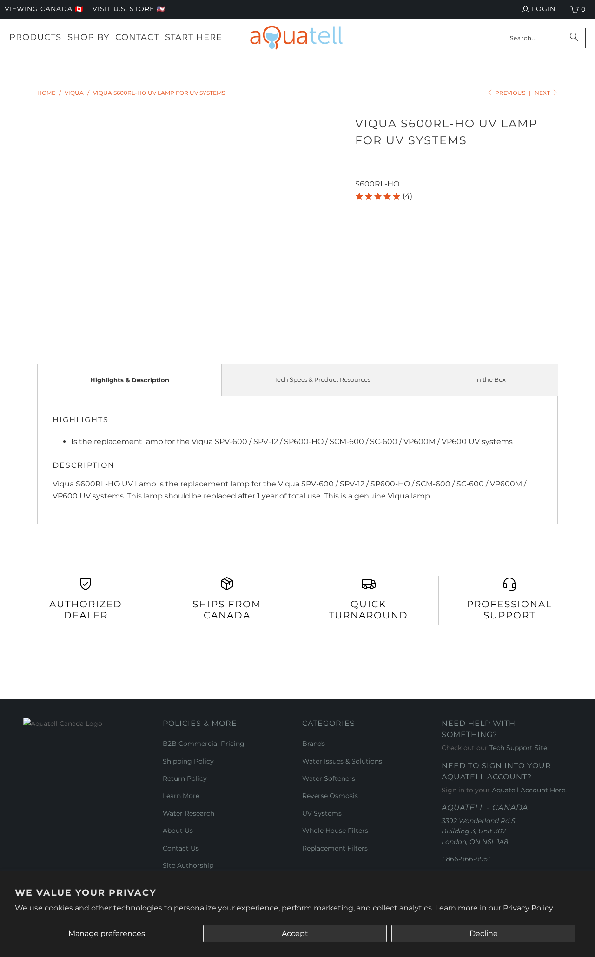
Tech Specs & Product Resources (322, 379)
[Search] (574, 38)
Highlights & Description (129, 380)
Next (543, 92)
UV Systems (322, 813)
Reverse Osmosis (330, 795)
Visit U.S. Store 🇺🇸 (129, 9)
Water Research (188, 813)
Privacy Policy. (528, 908)
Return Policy (185, 778)
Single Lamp (382, 260)
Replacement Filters (335, 848)
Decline (483, 933)
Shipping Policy (188, 761)
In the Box (490, 379)
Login (543, 9)
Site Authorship (188, 865)
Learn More (181, 795)
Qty (361, 288)
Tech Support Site (518, 748)
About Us (178, 830)
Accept (295, 933)
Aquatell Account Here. (529, 790)
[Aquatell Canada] (296, 38)
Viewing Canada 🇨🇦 (44, 9)
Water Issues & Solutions (342, 761)
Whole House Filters (335, 830)
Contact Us (181, 848)
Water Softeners (328, 778)
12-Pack (431, 260)
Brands (313, 743)
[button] (383, 196)
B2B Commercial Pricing (204, 743)
